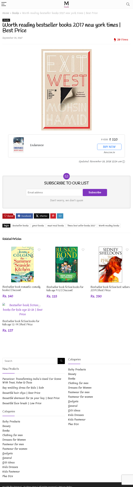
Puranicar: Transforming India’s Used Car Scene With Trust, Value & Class (31, 380)
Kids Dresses (10, 467)
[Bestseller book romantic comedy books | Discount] (22, 249)
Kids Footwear (11, 471)
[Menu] (4, 4)
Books (15, 13)
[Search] (128, 4)
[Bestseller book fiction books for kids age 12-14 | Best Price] (22, 305)
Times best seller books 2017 (81, 225)
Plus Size (7, 476)
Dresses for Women (14, 439)
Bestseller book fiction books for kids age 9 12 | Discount (65, 288)
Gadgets (7, 453)
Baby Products (11, 421)
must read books (56, 225)
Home (5, 13)
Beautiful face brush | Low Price (21, 403)
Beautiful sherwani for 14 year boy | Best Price (31, 398)
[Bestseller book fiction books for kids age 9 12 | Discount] (66, 249)
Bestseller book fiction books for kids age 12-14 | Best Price (20, 323)
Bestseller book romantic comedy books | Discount (21, 288)
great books (38, 225)
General (7, 458)
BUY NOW (109, 147)
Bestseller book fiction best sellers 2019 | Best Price (110, 288)
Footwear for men (13, 444)
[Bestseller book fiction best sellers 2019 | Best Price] (110, 249)
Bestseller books (20, 225)
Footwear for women (14, 449)
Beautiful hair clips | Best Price (21, 393)
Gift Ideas (8, 462)
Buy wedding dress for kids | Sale (23, 387)
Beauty (6, 426)
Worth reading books (109, 225)
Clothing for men (12, 435)
